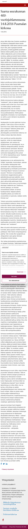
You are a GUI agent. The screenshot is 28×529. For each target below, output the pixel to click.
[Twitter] (4, 464)
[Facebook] (1, 464)
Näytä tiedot (20, 272)
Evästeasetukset (9, 514)
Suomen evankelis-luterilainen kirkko (10, 509)
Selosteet (4, 527)
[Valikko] (25, 5)
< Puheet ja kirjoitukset (7, 469)
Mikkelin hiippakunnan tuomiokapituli (12, 503)
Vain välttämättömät (14, 280)
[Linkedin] (6, 464)
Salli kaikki (14, 276)
